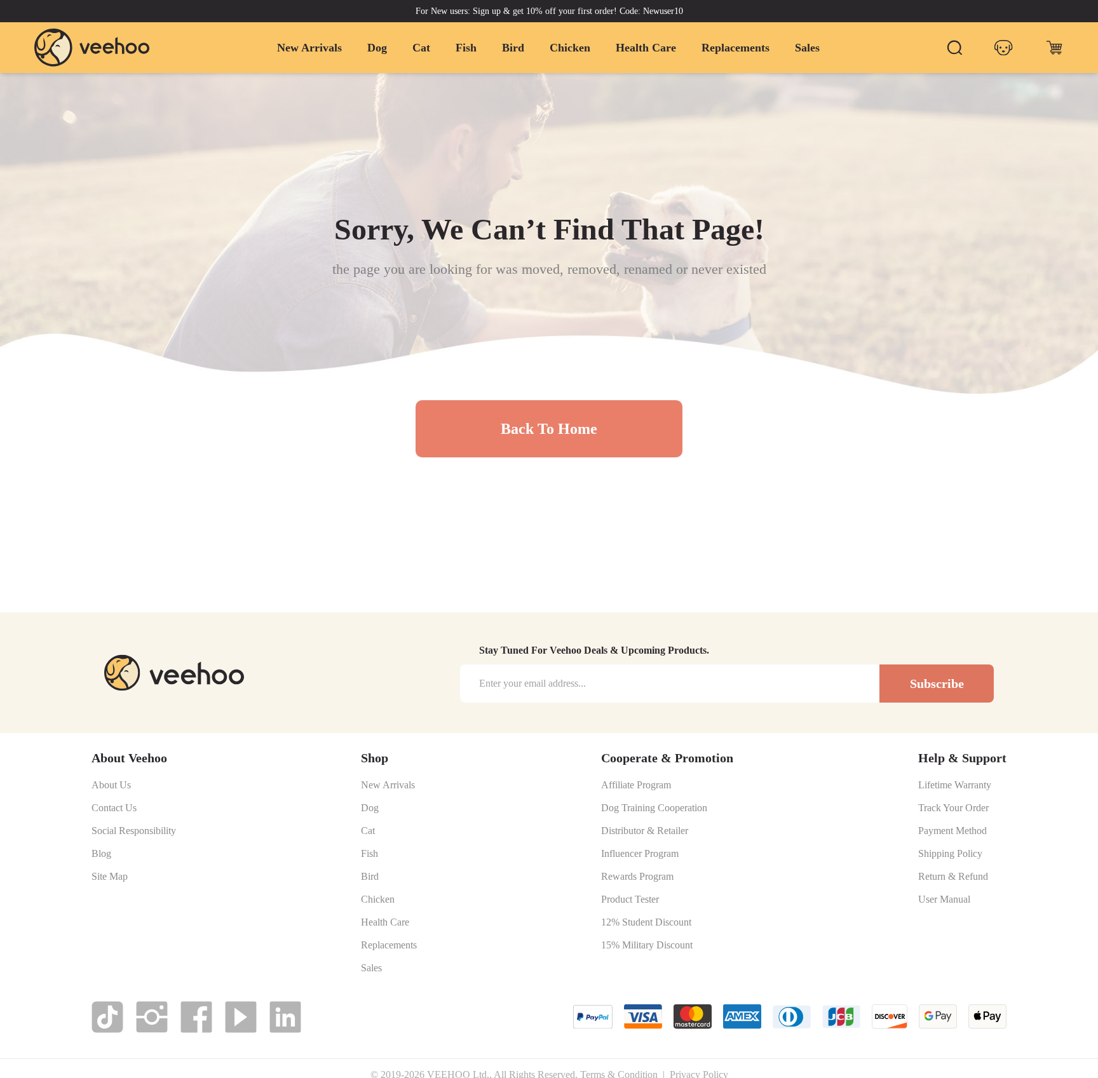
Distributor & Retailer (644, 831)
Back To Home (549, 429)
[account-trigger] (1003, 47)
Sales (807, 47)
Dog (377, 47)
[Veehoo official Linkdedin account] (285, 1017)
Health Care (646, 47)
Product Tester (630, 899)
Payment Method (952, 831)
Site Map (110, 877)
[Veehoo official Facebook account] (196, 1017)
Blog (101, 854)
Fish (466, 47)
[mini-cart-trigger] (1054, 48)
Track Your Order (953, 808)
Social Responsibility (134, 831)
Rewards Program (637, 877)
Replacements (735, 47)
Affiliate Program (636, 785)
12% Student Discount (646, 922)
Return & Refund (953, 877)
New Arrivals (309, 47)
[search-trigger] (954, 47)
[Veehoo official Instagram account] (152, 1017)
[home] (92, 47)
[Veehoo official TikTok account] (107, 1017)
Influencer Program (640, 854)
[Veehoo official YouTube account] (241, 1017)
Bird (513, 47)
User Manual (944, 899)
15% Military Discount (647, 945)
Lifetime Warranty (954, 785)
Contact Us (114, 808)
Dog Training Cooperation (654, 808)
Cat (421, 47)
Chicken (570, 47)
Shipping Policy (950, 854)
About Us (111, 785)
